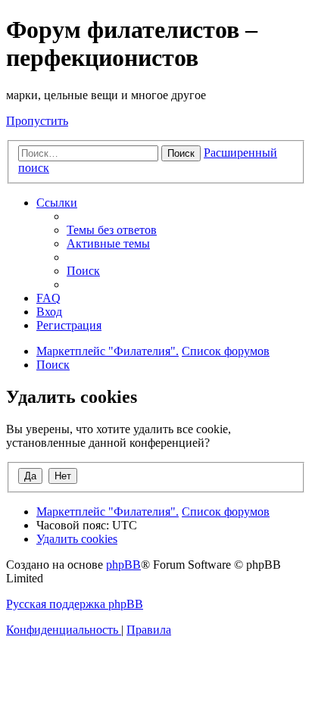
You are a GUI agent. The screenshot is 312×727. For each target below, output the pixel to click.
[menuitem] (112, 229)
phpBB (123, 564)
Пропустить (37, 120)
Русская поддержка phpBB (74, 604)
